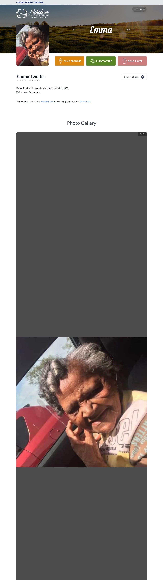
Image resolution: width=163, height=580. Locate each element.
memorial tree (47, 101)
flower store (85, 101)
